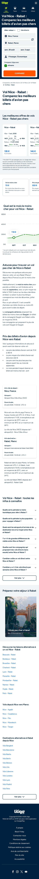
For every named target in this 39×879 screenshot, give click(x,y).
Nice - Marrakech (9, 722)
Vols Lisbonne (8, 771)
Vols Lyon (6, 780)
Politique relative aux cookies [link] (19, 847)
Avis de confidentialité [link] (19, 851)
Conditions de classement (19, 843)
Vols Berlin (7, 759)
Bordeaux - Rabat (9, 659)
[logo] (5, 3)
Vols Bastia (7, 754)
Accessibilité (19, 859)
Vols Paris (6, 789)
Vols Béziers (7, 763)
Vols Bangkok (8, 746)
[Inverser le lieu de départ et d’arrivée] (32, 39)
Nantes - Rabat (8, 685)
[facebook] (13, 872)
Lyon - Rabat (7, 672)
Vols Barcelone (8, 750)
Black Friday (19, 832)
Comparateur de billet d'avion (11, 82)
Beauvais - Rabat (9, 655)
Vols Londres (7, 776)
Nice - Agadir (8, 710)
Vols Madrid (7, 784)
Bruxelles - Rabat (9, 663)
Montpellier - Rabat (10, 680)
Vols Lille (6, 767)
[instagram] (17, 872)
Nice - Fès (7, 718)
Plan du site (19, 855)
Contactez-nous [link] (19, 836)
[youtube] (26, 872)
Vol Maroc (25, 82)
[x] (22, 872)
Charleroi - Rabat (9, 667)
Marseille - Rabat (9, 676)
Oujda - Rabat (8, 689)
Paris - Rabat (7, 693)
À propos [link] (19, 828)
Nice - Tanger (8, 727)
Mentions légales (19, 839)
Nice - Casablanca (10, 714)
